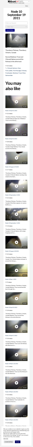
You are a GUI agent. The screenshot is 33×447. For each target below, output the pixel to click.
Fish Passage (17, 70)
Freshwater (8, 73)
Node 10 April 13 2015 (11, 138)
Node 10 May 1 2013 (10, 279)
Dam (19, 68)
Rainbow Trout (17, 73)
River (24, 73)
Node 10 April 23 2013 (11, 307)
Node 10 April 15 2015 (11, 110)
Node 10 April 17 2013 (11, 335)
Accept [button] (17, 441)
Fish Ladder (8, 70)
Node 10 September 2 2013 (12, 195)
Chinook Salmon (12, 68)
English (20, 1)
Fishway (23, 70)
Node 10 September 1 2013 (12, 223)
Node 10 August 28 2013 (12, 251)
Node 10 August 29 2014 (12, 167)
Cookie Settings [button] (9, 441)
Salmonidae (9, 75)
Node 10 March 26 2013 (11, 363)
